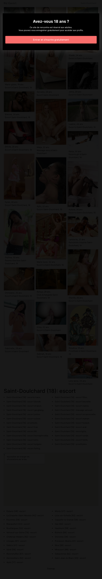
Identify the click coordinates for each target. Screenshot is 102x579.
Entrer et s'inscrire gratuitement (51, 39)
